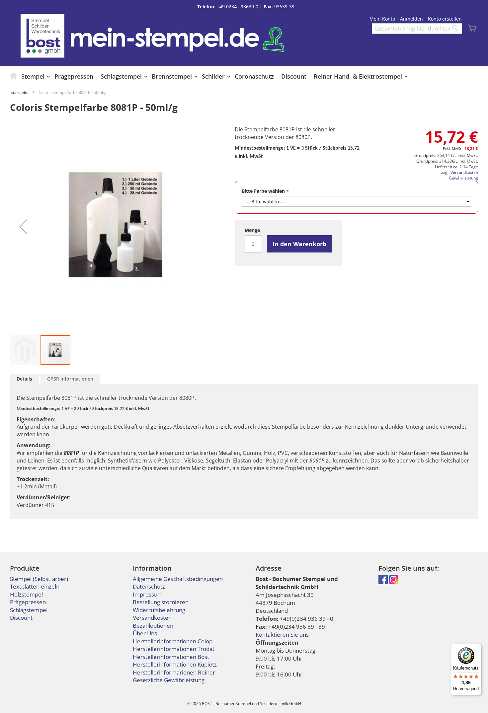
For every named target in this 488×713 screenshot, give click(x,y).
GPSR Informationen (70, 379)
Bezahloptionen (153, 625)
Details (24, 379)
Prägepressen (28, 602)
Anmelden (411, 19)
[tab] (24, 379)
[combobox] (417, 28)
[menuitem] (14, 76)
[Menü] (477, 648)
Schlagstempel (28, 610)
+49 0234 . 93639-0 (237, 6)
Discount (21, 617)
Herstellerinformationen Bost (171, 657)
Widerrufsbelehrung (159, 610)
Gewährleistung (463, 178)
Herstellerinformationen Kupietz (175, 664)
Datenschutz (149, 586)
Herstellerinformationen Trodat (173, 649)
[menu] (244, 76)
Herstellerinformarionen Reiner (174, 672)
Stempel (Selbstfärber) (39, 579)
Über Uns (145, 633)
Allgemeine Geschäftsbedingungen (178, 579)
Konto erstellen (445, 19)
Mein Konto (382, 19)
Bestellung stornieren (161, 602)
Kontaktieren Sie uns (282, 634)
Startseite (20, 92)
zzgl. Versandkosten (459, 172)
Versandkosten (152, 617)
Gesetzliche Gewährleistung (168, 680)
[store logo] (42, 35)
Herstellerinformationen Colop (172, 641)
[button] (23, 226)
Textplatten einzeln (34, 586)
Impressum (148, 594)
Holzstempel (26, 594)
